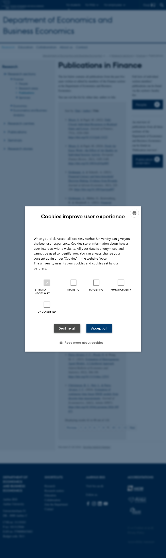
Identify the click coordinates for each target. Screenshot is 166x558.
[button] (83, 342)
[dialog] (83, 279)
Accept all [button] (99, 328)
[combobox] (134, 213)
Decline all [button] (67, 328)
